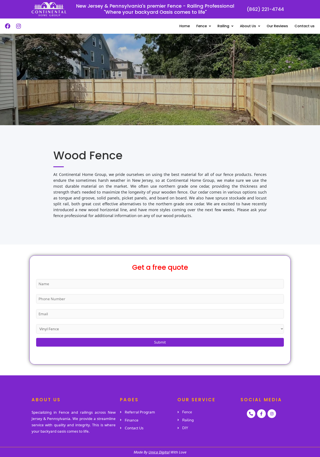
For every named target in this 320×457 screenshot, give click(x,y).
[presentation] (7, 82)
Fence (201, 26)
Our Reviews (277, 26)
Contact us (305, 26)
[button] (203, 26)
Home (184, 26)
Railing (223, 26)
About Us (248, 26)
